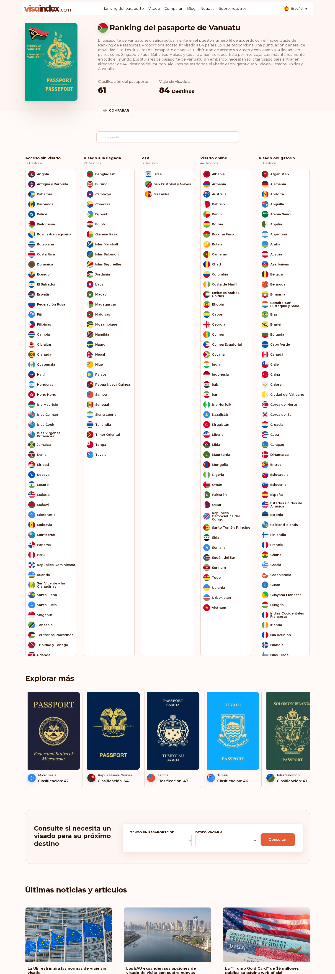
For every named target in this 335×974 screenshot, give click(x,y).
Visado (154, 8)
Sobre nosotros (232, 8)
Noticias (207, 8)
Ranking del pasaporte (123, 8)
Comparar (174, 8)
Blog (191, 8)
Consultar (278, 839)
